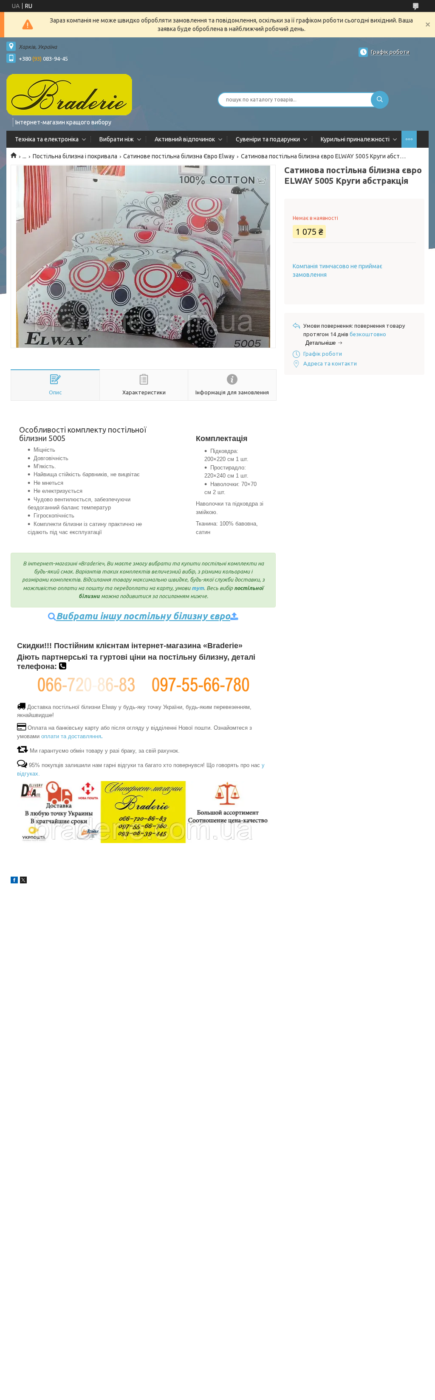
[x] (23, 881)
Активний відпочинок (185, 139)
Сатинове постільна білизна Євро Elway (178, 156)
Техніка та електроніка (47, 139)
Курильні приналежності (355, 139)
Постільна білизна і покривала (75, 156)
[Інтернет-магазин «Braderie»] (69, 94)
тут (198, 588)
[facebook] (14, 881)
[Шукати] (380, 100)
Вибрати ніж (116, 139)
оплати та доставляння (72, 736)
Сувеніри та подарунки (268, 139)
